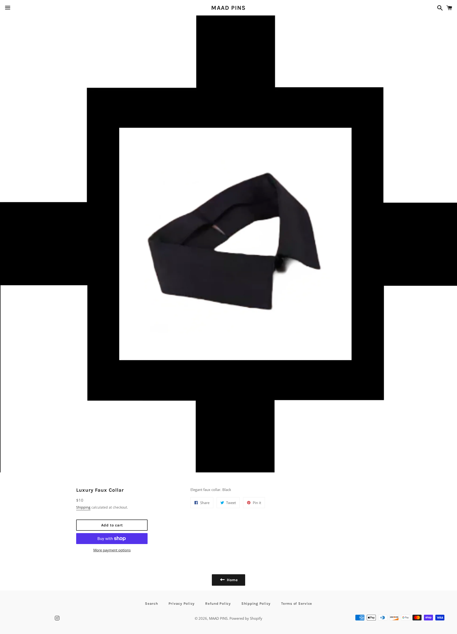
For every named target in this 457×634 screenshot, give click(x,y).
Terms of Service (296, 603)
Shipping (83, 507)
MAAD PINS (228, 7)
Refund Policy (218, 603)
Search (151, 603)
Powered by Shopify (245, 618)
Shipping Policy (256, 603)
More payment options (112, 550)
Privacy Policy (182, 603)
